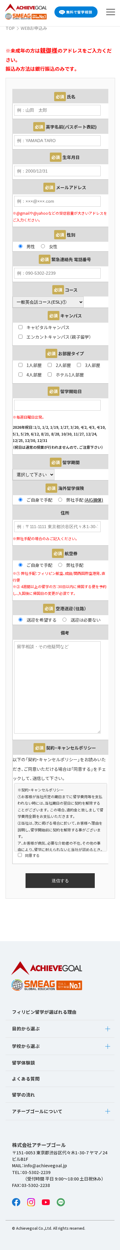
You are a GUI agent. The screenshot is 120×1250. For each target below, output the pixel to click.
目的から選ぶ (26, 1028)
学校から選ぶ (26, 1046)
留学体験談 (23, 1062)
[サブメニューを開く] (107, 1029)
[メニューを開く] (110, 12)
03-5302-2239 (36, 1172)
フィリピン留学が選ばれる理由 (44, 1012)
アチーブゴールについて (37, 1111)
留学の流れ (23, 1094)
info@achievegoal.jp (45, 1165)
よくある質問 (26, 1078)
